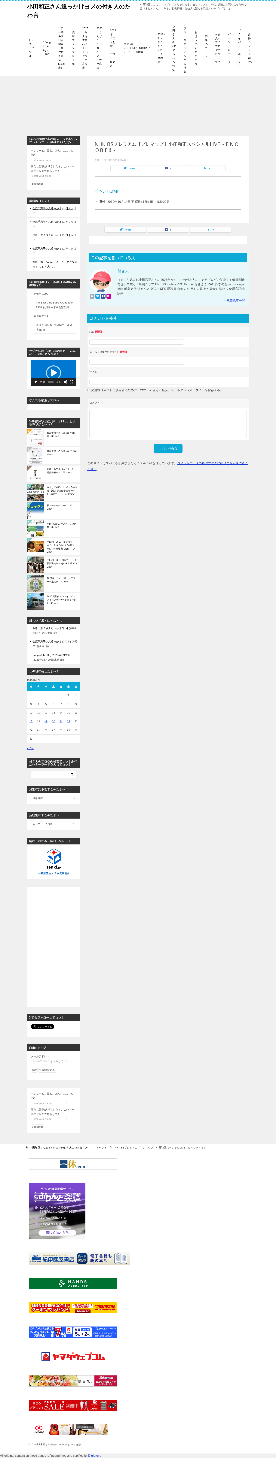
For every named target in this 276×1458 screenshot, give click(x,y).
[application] (53, 373)
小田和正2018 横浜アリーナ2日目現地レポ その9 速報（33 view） (62, 563)
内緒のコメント (206, 48)
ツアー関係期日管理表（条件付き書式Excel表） (61, 48)
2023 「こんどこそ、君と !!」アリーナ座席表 (100, 48)
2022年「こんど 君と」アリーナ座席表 (113, 48)
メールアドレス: (40, 1056)
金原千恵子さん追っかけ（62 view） (62, 453)
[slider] (51, 382)
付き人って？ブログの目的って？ (217, 48)
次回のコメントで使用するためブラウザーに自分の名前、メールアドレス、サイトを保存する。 (157, 390)
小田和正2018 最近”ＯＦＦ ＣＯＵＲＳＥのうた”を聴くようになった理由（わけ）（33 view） (62, 547)
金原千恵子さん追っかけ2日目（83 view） (61, 434)
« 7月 (30, 748)
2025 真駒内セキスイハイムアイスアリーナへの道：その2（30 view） (61, 600)
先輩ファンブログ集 (73, 48)
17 (30, 721)
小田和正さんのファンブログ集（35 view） (61, 525)
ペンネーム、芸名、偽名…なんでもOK (52, 153)
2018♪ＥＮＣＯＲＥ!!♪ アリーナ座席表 (161, 48)
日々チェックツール (31, 48)
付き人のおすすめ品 (196, 48)
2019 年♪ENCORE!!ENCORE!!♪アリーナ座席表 (137, 48)
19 (46, 721)
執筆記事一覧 (236, 300)
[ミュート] (65, 382)
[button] (53, 372)
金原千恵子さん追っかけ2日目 (50, 628)
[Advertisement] (138, 103)
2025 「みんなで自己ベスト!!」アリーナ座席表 (85, 48)
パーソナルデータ (229, 48)
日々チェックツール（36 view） (59, 507)
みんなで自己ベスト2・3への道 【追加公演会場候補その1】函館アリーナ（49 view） (62, 490)
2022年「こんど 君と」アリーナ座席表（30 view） (61, 580)
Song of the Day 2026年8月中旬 (51, 655)
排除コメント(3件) (250, 48)
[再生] (36, 382)
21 (61, 721)
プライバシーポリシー (239, 48)
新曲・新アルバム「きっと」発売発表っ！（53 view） (61, 471)
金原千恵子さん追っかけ (46, 208)
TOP (59, 1147)
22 (68, 721)
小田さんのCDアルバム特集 (174, 48)
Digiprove (94, 1455)
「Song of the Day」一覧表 (46, 48)
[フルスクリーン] (71, 382)
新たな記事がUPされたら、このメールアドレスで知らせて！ (52, 169)
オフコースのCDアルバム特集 (185, 48)
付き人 (69, 208)
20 (53, 721)
